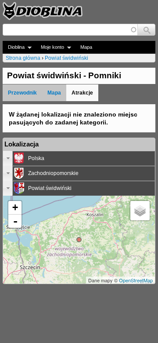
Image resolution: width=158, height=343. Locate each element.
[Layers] (140, 210)
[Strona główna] (43, 11)
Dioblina (14, 47)
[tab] (79, 158)
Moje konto (50, 47)
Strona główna (23, 58)
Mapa (86, 47)
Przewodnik (22, 93)
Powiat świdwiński (66, 58)
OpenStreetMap (136, 280)
